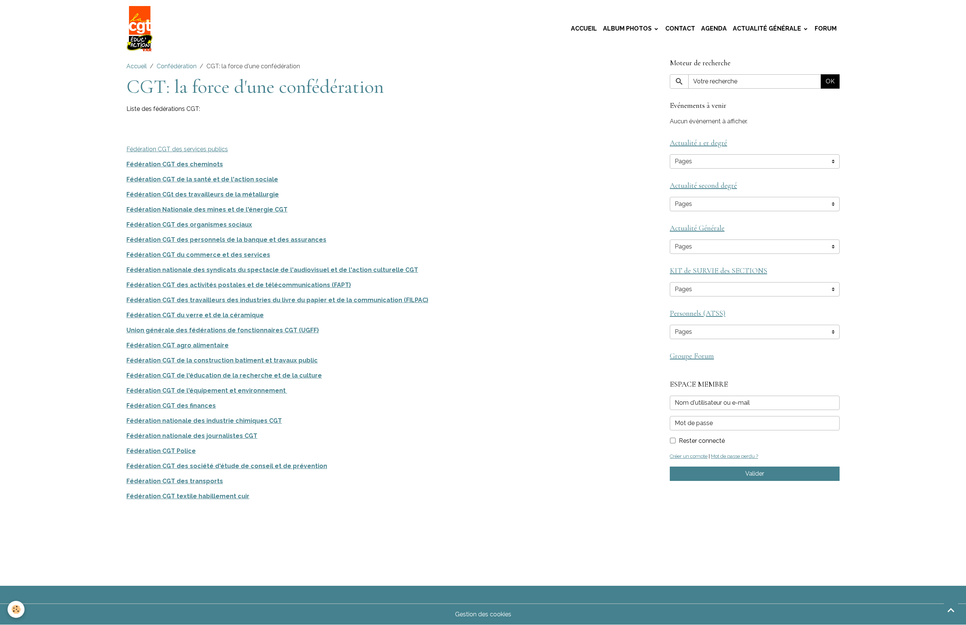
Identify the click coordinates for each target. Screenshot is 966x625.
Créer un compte (689, 456)
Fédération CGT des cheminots (174, 164)
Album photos (628, 28)
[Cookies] (16, 609)
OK (830, 81)
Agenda (714, 28)
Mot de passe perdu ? (734, 456)
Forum (826, 28)
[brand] (141, 28)
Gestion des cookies (483, 614)
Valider (754, 473)
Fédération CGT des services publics (177, 149)
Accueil (584, 28)
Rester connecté (702, 440)
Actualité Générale (768, 28)
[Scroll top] (950, 609)
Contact (680, 28)
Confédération (177, 66)
